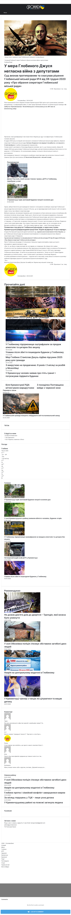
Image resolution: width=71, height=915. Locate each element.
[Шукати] (9, 12)
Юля (5, 754)
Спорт (3, 863)
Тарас (6, 721)
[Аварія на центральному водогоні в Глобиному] (22, 670)
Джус (18, 262)
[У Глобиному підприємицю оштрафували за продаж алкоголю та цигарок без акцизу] (14, 535)
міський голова (45, 262)
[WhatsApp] (1, 880)
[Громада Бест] (35, 7)
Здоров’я (4, 853)
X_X (5, 732)
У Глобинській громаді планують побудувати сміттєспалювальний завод (31, 415)
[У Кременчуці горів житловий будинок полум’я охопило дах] (17, 198)
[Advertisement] (35, 123)
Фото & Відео (5, 867)
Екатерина (7, 765)
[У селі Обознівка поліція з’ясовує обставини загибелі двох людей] (22, 641)
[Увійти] (65, 12)
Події (10, 62)
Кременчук (10, 331)
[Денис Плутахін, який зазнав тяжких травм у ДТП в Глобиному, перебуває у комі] (17, 177)
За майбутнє (29, 262)
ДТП (2, 851)
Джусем (23, 262)
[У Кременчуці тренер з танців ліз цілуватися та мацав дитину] (22, 696)
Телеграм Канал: (11, 827)
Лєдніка (36, 262)
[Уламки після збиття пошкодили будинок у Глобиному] (14, 574)
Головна (6, 60)
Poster (6, 743)
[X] (0, 880)
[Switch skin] (69, 12)
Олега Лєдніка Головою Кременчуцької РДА (29, 102)
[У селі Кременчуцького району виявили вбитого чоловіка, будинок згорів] (14, 516)
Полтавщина (5, 861)
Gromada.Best (22, 100)
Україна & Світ (5, 865)
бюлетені (7, 262)
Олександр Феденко (27, 147)
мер (40, 262)
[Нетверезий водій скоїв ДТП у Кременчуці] (14, 556)
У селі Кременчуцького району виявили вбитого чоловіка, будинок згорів (33, 518)
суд (52, 262)
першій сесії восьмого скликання (28, 141)
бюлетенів (13, 262)
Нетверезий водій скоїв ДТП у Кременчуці (20, 558)
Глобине (12, 60)
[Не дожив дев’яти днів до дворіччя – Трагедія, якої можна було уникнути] (22, 612)
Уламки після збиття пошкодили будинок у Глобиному (25, 576)
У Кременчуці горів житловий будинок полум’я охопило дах (30, 200)
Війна (3, 847)
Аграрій (3, 845)
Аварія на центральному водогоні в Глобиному (29, 672)
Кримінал (4, 857)
